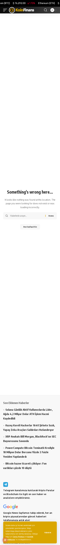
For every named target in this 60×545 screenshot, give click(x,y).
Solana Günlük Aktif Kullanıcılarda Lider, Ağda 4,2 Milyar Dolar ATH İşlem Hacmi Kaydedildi (28, 414)
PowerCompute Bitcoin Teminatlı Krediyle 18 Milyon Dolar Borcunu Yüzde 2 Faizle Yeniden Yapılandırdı (28, 452)
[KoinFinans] (22, 10)
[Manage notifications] (5, 540)
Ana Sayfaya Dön (30, 227)
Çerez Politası (19, 537)
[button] (47, 532)
